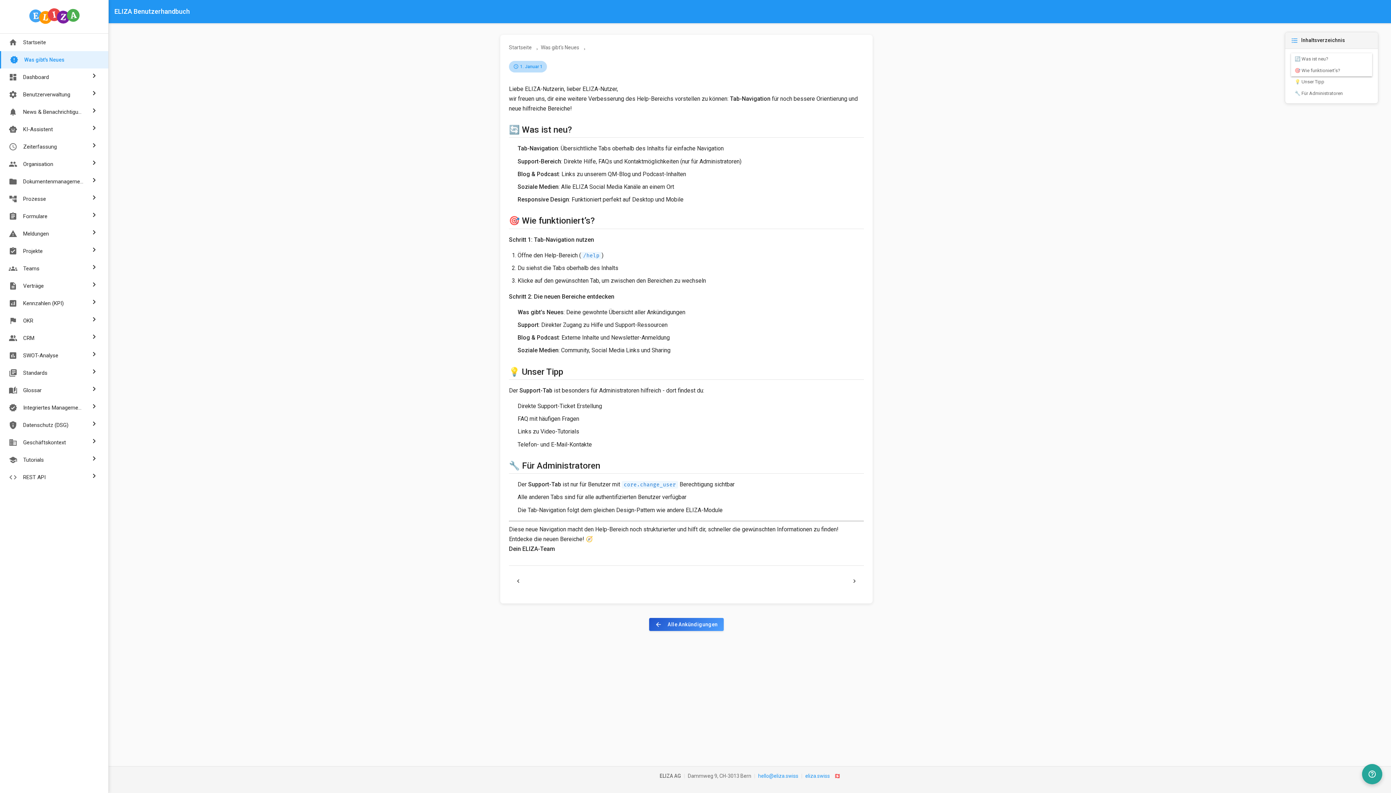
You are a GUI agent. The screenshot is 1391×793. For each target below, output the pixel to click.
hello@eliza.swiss (778, 776)
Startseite (27, 42)
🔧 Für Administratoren (1319, 93)
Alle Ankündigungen (686, 624)
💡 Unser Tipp (1309, 81)
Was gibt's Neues (37, 59)
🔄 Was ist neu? (1311, 59)
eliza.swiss (817, 776)
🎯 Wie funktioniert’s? (1317, 70)
